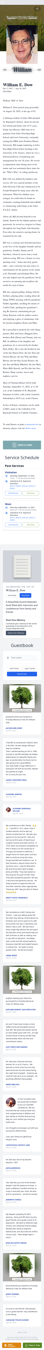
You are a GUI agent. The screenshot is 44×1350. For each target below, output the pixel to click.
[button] (22, 698)
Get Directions (13, 493)
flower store (30, 428)
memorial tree (32, 424)
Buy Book (25, 595)
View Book (12, 595)
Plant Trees (31, 493)
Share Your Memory (16, 633)
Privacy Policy (15, 1339)
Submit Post (22, 674)
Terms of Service (28, 1339)
